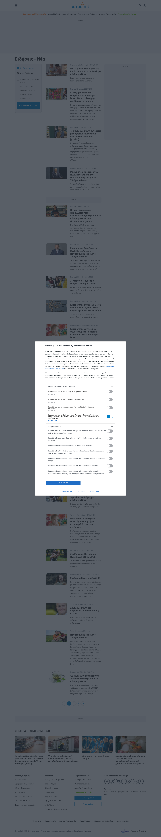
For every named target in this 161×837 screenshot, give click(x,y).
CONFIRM (63, 483)
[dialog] (80, 418)
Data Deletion (67, 491)
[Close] (121, 346)
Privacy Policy (94, 491)
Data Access (80, 491)
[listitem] (80, 386)
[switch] (110, 391)
